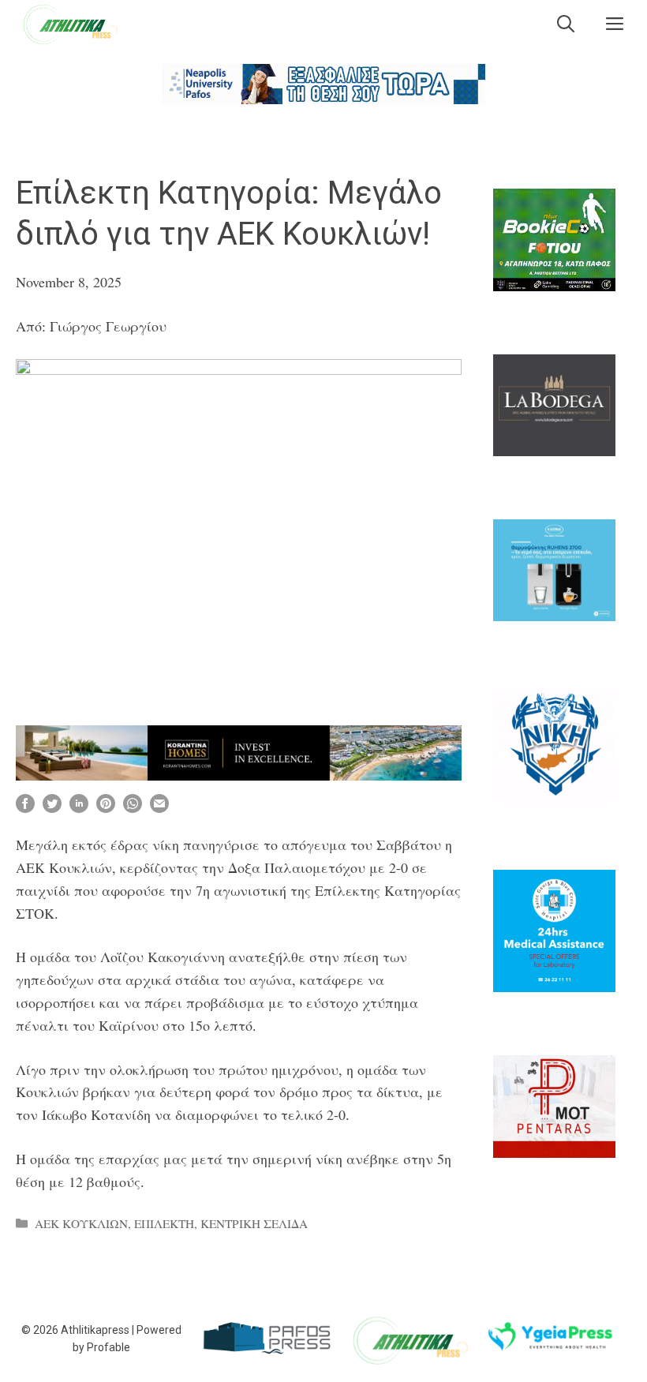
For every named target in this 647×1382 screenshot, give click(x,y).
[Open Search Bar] (565, 24)
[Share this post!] (25, 807)
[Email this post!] (159, 807)
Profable (108, 1347)
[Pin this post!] (105, 807)
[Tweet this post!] (52, 807)
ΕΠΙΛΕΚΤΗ (164, 1223)
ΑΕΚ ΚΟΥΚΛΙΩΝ (81, 1223)
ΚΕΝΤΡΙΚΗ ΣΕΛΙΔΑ (254, 1223)
